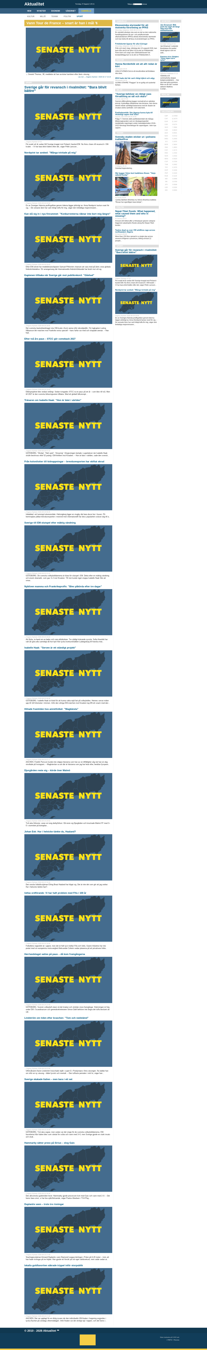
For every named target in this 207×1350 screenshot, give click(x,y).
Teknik (54, 16)
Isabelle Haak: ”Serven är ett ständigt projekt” (50, 647)
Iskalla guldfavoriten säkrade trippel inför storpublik (53, 1265)
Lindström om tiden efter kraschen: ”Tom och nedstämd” (56, 1018)
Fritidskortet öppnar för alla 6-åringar (131, 44)
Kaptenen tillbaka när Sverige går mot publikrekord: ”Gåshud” (59, 275)
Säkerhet (71, 11)
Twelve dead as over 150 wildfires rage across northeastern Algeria (135, 231)
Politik (67, 16)
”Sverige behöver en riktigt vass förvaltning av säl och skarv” (133, 95)
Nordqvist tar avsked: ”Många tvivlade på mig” (50, 152)
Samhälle (86, 11)
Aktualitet (49, 1330)
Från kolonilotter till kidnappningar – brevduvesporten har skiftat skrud (64, 461)
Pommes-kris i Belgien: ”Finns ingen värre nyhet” (169, 58)
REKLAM (165, 95)
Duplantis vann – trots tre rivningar (44, 1204)
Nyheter (41, 11)
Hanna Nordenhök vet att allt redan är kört (136, 65)
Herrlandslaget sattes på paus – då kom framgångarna (54, 954)
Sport (80, 16)
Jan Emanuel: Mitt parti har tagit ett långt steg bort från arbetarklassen (170, 27)
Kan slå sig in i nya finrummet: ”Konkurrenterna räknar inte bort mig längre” (67, 214)
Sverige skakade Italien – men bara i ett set (48, 1079)
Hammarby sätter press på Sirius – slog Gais (49, 1143)
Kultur (30, 16)
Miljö (43, 16)
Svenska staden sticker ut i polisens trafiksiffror (135, 138)
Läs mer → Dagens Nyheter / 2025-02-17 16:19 (94, 77)
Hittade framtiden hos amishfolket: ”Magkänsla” (51, 709)
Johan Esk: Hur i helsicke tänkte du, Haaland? (50, 831)
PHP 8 (170, 1340)
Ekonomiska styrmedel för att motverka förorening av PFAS (131, 26)
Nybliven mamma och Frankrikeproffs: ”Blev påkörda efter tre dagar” (63, 586)
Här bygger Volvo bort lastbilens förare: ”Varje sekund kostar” (135, 174)
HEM (29, 11)
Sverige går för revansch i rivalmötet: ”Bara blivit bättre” (65, 89)
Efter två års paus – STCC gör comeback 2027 (49, 339)
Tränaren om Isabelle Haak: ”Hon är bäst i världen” (52, 400)
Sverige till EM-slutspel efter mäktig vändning (50, 522)
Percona (176, 1340)
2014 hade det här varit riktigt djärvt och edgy (135, 78)
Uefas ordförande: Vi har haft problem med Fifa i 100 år (55, 893)
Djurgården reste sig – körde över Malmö (47, 770)
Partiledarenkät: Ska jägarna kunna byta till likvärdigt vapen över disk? (134, 114)
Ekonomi (55, 11)
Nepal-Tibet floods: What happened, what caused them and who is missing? (135, 213)
